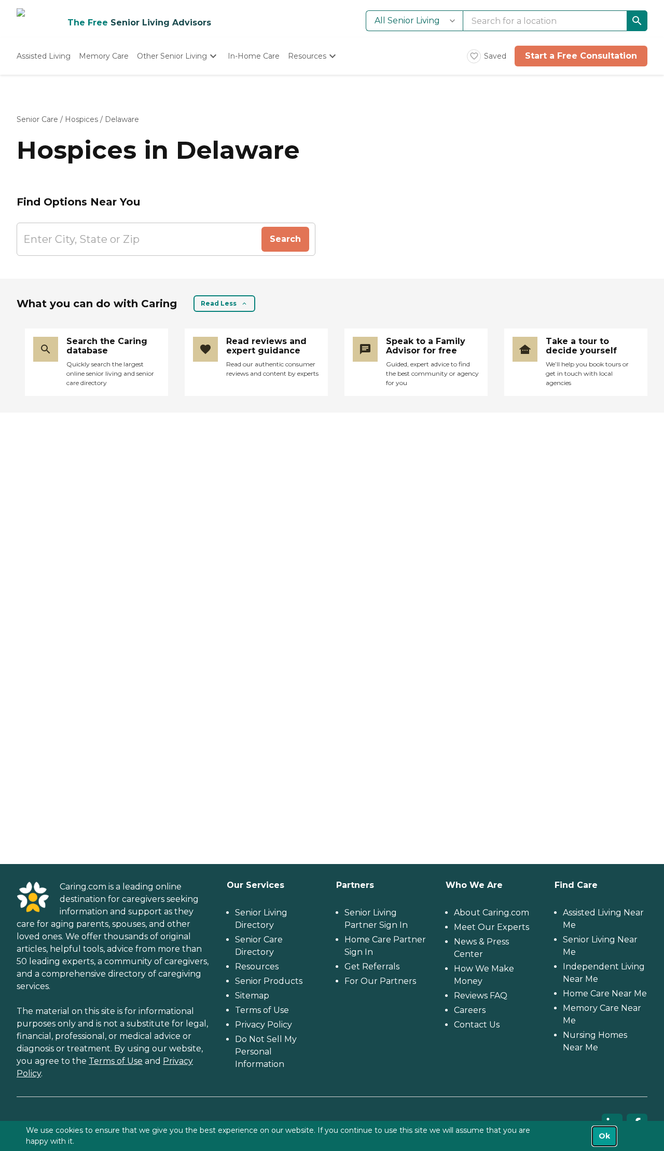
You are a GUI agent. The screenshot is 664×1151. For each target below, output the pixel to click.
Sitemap (252, 996)
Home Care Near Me (605, 993)
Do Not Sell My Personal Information (266, 1051)
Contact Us (477, 1025)
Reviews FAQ (480, 996)
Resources (257, 966)
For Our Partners (380, 981)
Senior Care (37, 119)
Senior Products (268, 981)
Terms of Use (116, 1061)
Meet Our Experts (491, 927)
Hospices (81, 119)
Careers (470, 1010)
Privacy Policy (263, 1025)
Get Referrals (371, 966)
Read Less (219, 303)
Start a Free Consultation (581, 56)
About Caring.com (491, 912)
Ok (604, 1136)
